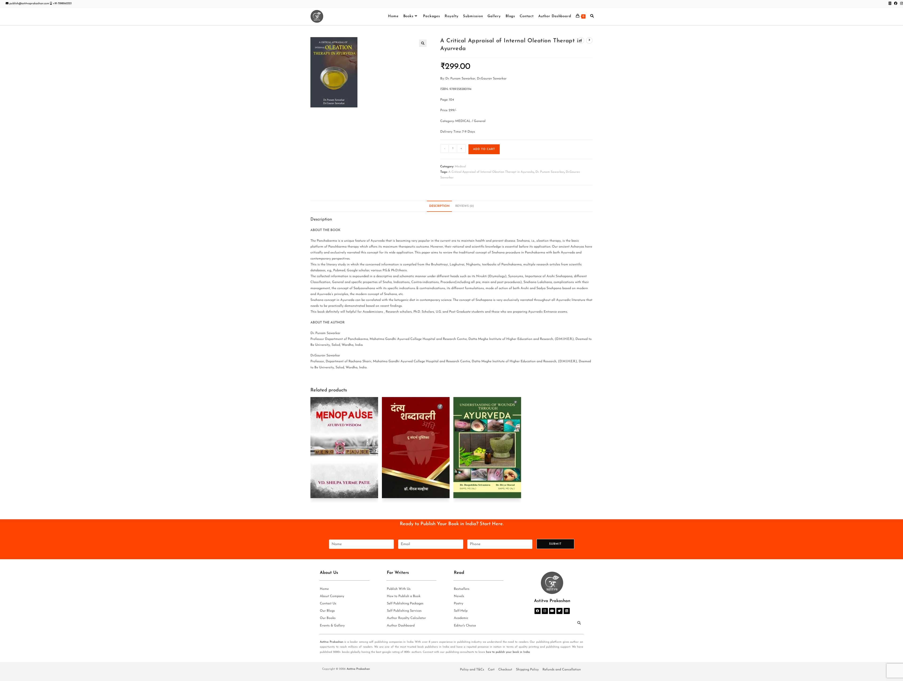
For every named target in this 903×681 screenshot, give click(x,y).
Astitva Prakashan (331, 642)
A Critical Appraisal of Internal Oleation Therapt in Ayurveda (491, 171)
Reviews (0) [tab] (464, 206)
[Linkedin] (567, 611)
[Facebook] (538, 611)
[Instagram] (545, 611)
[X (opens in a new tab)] (890, 3)
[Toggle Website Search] (592, 16)
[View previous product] (581, 40)
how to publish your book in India (508, 652)
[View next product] (589, 40)
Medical (460, 166)
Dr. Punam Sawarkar (549, 171)
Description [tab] (439, 206)
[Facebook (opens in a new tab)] (896, 3)
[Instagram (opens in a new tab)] (901, 3)
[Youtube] (552, 611)
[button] (423, 43)
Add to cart (484, 149)
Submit (555, 544)
